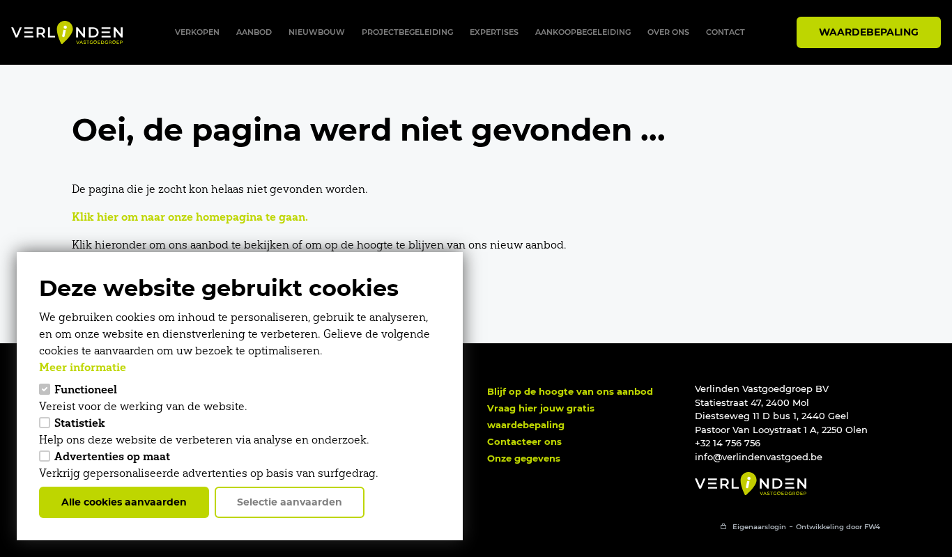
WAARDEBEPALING (869, 32)
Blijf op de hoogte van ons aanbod (570, 391)
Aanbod (254, 32)
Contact (725, 32)
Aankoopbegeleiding (583, 32)
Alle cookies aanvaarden (124, 502)
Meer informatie (82, 367)
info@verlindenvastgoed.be (758, 456)
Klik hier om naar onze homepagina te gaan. (190, 216)
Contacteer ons (524, 441)
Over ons (668, 32)
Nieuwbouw (317, 32)
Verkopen (197, 32)
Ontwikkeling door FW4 (838, 526)
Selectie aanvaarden (289, 502)
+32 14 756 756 (727, 442)
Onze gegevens (523, 458)
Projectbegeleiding (407, 32)
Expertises (494, 32)
